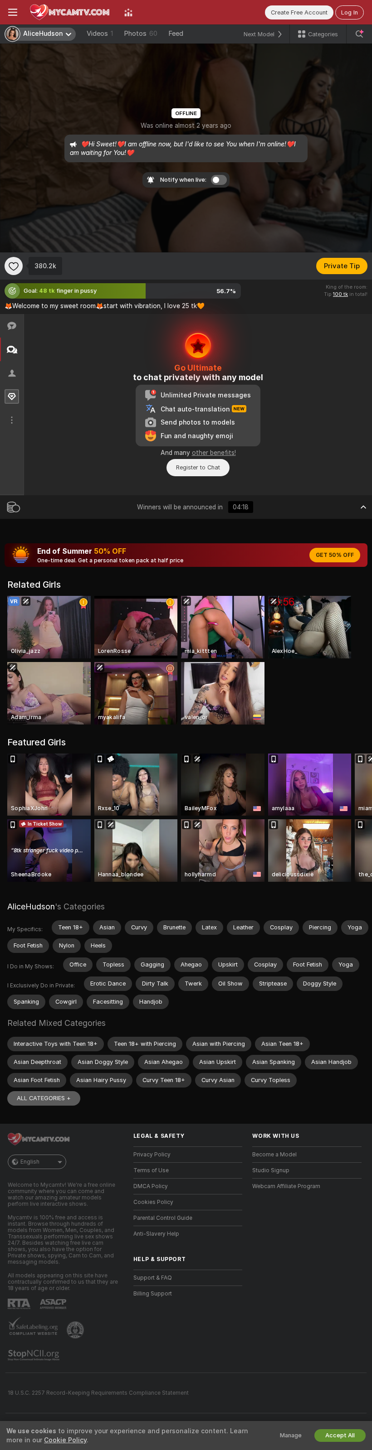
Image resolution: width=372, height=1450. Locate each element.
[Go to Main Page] (70, 12)
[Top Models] (128, 12)
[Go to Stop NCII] (34, 1355)
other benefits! (214, 452)
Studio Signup (270, 1170)
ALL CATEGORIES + (44, 1098)
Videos (100, 33)
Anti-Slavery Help (156, 1234)
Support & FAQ (152, 1278)
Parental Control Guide (162, 1218)
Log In (349, 12)
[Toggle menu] (12, 12)
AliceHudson (31, 906)
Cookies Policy (153, 1202)
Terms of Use (151, 1170)
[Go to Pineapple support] (76, 1330)
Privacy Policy (152, 1154)
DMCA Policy (150, 1186)
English (29, 1162)
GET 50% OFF (335, 555)
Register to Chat (198, 467)
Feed (175, 33)
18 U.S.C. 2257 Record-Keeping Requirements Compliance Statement (98, 1393)
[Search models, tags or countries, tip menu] (359, 34)
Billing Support (152, 1293)
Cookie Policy (65, 1440)
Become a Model (274, 1154)
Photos (140, 33)
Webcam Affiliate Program (286, 1186)
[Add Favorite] (14, 266)
